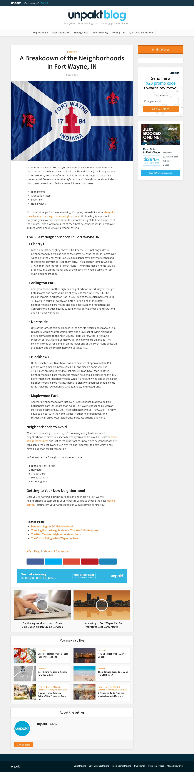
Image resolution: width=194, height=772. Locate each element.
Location (72, 52)
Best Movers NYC (61, 32)
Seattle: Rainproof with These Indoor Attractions (53, 655)
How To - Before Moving (49, 686)
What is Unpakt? (31, 3)
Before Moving (100, 32)
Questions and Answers (141, 32)
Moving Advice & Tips (57, 689)
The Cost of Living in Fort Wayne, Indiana (54, 538)
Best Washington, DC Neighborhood (52, 526)
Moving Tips (118, 32)
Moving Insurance (175, 765)
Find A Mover (160, 49)
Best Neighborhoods (40, 551)
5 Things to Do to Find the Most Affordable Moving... (111, 694)
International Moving (121, 765)
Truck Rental (139, 765)
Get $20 (44, 3)
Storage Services (156, 765)
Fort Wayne (62, 551)
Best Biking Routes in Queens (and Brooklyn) (52, 673)
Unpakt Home (40, 32)
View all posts (23, 744)
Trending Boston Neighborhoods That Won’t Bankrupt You (65, 530)
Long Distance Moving (99, 765)
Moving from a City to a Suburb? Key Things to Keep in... (52, 696)
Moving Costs (81, 32)
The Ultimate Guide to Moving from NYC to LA (113, 673)
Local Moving (80, 765)
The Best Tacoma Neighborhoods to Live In (56, 534)
